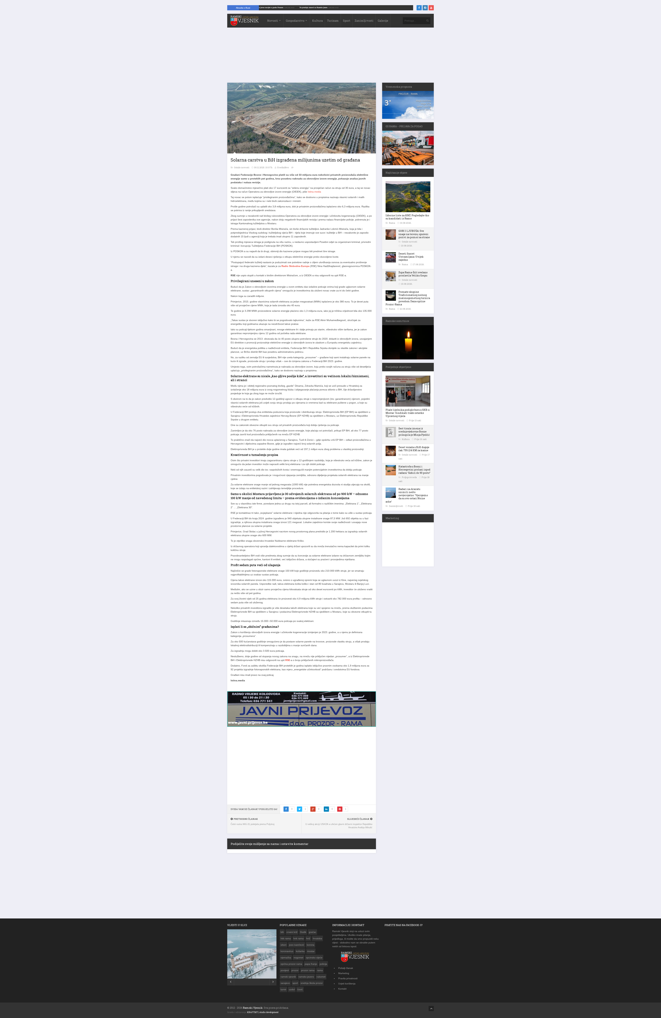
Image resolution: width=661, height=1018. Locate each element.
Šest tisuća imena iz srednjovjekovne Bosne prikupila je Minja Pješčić (414, 431)
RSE (287, 660)
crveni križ (291, 931)
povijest (285, 969)
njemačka (286, 956)
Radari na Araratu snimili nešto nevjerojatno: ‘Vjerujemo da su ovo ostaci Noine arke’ (407, 495)
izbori (283, 943)
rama (320, 969)
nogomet (298, 956)
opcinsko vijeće (314, 956)
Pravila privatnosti (348, 977)
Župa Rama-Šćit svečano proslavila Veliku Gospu (413, 274)
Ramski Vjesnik (253, 1006)
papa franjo (311, 963)
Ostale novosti (242, 167)
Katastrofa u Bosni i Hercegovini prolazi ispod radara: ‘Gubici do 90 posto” (414, 469)
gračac (312, 931)
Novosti (272, 20)
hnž (308, 937)
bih (282, 931)
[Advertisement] (330, 57)
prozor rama (307, 969)
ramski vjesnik (288, 975)
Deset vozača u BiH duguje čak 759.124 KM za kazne (413, 449)
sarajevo (285, 982)
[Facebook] (419, 7)
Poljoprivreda (409, 477)
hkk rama (286, 937)
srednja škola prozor (312, 982)
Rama (392, 222)
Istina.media (314, 191)
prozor (294, 969)
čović (300, 988)
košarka (300, 950)
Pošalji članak (345, 967)
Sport (346, 20)
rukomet (321, 975)
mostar (311, 950)
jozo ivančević (296, 943)
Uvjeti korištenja (346, 982)
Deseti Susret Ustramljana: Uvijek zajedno (411, 256)
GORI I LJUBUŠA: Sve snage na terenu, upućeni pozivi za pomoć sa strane (414, 234)
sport (295, 982)
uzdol (292, 988)
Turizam (333, 20)
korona (310, 943)
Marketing (343, 972)
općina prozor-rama (291, 963)
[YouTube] (431, 7)
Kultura (317, 20)
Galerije (383, 20)
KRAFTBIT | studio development (263, 1011)
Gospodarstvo (295, 20)
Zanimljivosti (364, 20)
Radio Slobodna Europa (295, 266)
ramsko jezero (306, 975)
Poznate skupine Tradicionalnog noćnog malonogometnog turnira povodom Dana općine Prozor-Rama (408, 298)
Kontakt (342, 987)
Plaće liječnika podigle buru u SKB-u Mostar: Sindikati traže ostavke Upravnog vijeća (407, 413)
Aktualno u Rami (243, 8)
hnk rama (298, 937)
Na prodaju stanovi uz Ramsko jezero (364, 7)
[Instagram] (425, 7)
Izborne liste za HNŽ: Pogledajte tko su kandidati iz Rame (407, 217)
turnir (283, 988)
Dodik (303, 931)
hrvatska (317, 937)
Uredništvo (283, 167)
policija (323, 963)
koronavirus (287, 950)
